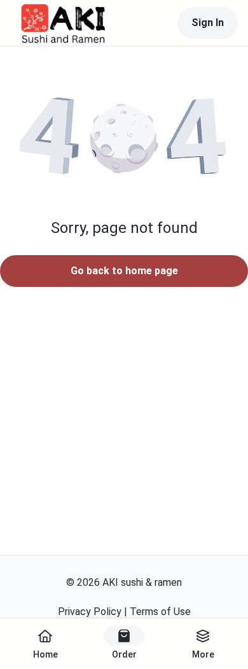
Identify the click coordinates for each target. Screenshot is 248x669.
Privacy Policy (89, 612)
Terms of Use (160, 612)
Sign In (207, 23)
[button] (124, 138)
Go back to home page (124, 271)
